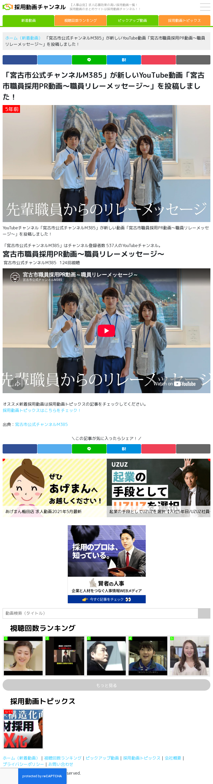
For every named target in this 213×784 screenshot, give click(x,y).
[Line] (89, 59)
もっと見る (106, 685)
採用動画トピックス (142, 758)
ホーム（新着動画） (24, 38)
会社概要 (173, 758)
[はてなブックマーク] (124, 59)
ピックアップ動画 (102, 758)
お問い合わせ (60, 764)
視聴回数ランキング (63, 758)
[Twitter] (54, 59)
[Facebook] (20, 59)
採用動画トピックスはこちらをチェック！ (43, 410)
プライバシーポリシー (23, 764)
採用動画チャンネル (40, 7)
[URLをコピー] (193, 59)
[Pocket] (158, 59)
